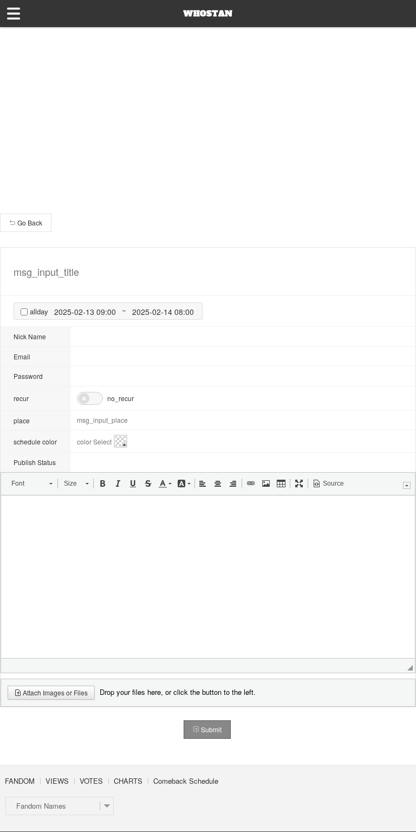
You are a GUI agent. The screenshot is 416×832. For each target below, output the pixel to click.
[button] (31, 483)
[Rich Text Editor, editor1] (208, 576)
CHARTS (128, 781)
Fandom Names (41, 806)
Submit (210, 729)
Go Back (29, 222)
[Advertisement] (208, 108)
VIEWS (57, 781)
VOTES (91, 781)
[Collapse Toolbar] (407, 485)
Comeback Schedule (185, 781)
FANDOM (20, 781)
